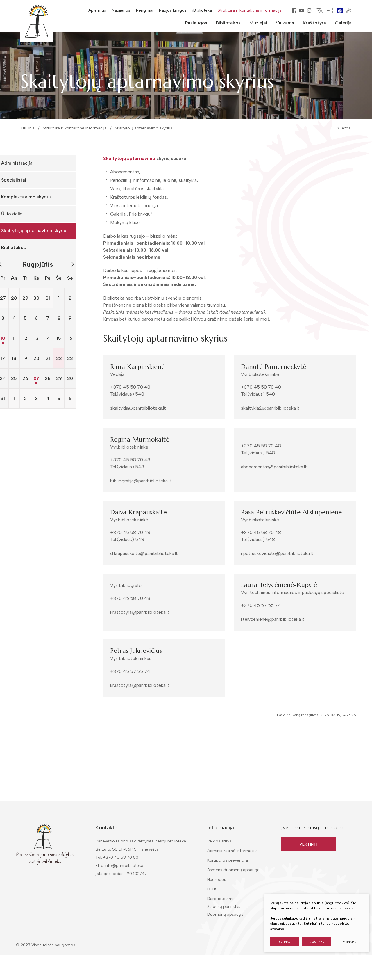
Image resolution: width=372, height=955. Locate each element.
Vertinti (308, 844)
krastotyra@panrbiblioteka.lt (139, 612)
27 (36, 378)
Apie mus (97, 10)
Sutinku (285, 941)
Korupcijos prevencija (227, 860)
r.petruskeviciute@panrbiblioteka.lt (277, 553)
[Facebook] (294, 10)
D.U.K (212, 889)
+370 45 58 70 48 (130, 387)
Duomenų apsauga (225, 914)
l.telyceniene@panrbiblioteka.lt (273, 619)
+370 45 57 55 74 (261, 605)
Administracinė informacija (232, 850)
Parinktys (349, 941)
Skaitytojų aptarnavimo (129, 158)
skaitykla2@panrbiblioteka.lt (270, 408)
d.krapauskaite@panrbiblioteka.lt (144, 553)
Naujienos (121, 10)
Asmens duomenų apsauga (233, 869)
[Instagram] (309, 10)
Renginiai (144, 10)
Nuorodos (216, 879)
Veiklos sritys (219, 841)
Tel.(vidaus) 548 (127, 394)
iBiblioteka (202, 10)
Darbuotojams (221, 898)
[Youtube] (302, 10)
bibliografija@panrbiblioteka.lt (140, 480)
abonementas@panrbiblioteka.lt (274, 467)
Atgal (347, 128)
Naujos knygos (173, 10)
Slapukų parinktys (223, 906)
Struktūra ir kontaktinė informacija (250, 10)
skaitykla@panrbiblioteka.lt (138, 408)
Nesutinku (316, 941)
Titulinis (27, 128)
